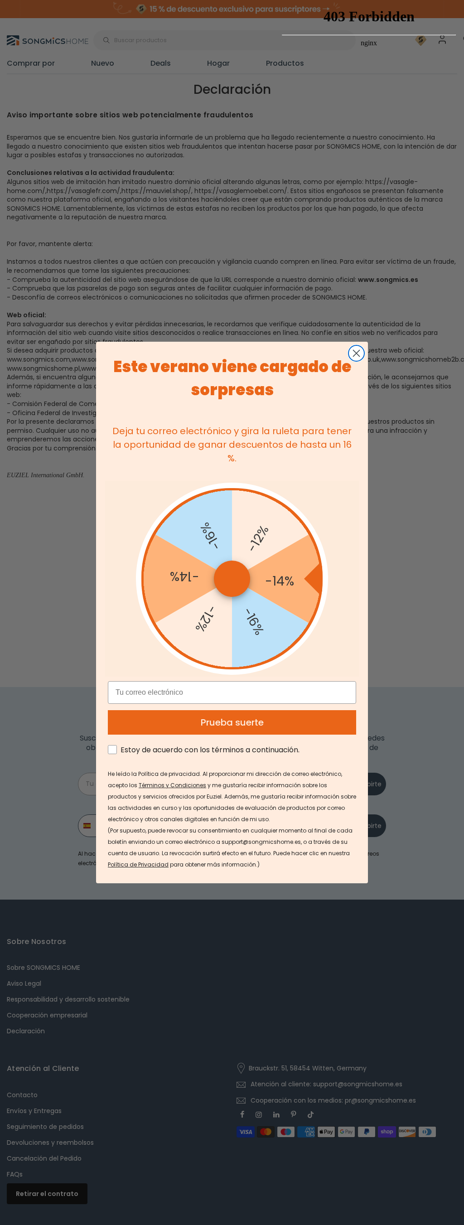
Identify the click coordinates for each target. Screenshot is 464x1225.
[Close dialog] (356, 353)
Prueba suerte (232, 722)
